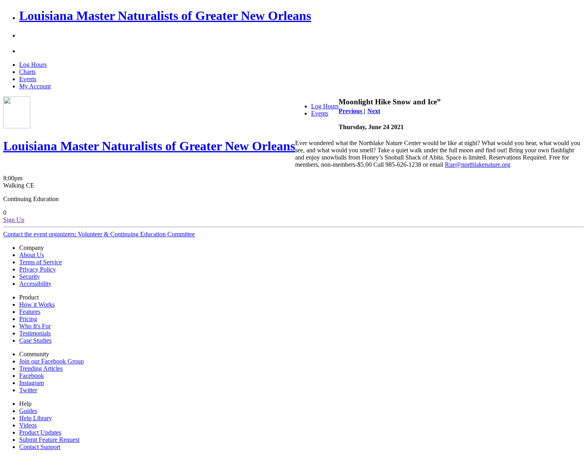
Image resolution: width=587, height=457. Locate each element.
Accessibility (35, 283)
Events (27, 79)
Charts (27, 71)
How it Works (37, 304)
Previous (351, 111)
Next (373, 111)
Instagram (31, 382)
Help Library (35, 418)
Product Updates (40, 432)
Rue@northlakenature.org (477, 164)
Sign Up (13, 219)
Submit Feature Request (49, 439)
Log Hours (33, 64)
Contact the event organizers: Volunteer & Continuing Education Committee (99, 234)
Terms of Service (40, 262)
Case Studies (35, 340)
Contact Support (39, 446)
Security (29, 276)
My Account (35, 86)
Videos (28, 425)
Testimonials (35, 333)
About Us (31, 254)
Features (29, 311)
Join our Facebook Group (51, 361)
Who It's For (35, 326)
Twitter (28, 390)
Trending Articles (41, 368)
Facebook (31, 375)
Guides (28, 410)
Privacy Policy (37, 269)
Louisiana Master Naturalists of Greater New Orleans (165, 15)
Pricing (28, 318)
